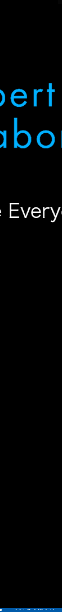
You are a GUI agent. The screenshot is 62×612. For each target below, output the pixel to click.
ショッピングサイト (52, 609)
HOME (16, 609)
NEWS (20, 609)
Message (34, 609)
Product (24, 609)
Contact (46, 609)
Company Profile (40, 609)
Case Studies (29, 609)
